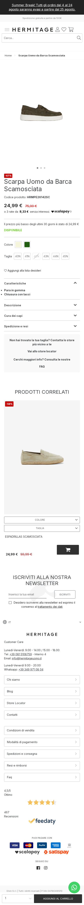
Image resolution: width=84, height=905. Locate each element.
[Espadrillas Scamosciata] (42, 457)
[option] (18, 244)
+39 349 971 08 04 (31, 669)
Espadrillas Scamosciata (23, 536)
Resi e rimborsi (17, 765)
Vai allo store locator (42, 351)
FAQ (42, 366)
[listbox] (21, 244)
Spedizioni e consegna (22, 754)
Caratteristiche (15, 283)
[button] (38, 168)
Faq (9, 777)
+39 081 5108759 (21, 654)
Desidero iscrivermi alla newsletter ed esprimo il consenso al (44, 604)
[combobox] (39, 38)
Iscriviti (64, 594)
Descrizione (12, 305)
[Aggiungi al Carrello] (68, 550)
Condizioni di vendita (20, 730)
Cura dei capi (13, 315)
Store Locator (16, 703)
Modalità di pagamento (22, 742)
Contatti (12, 715)
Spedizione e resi (16, 326)
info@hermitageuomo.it (27, 658)
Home (8, 55)
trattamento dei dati (50, 606)
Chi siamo (13, 679)
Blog (10, 691)
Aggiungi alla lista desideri (24, 270)
